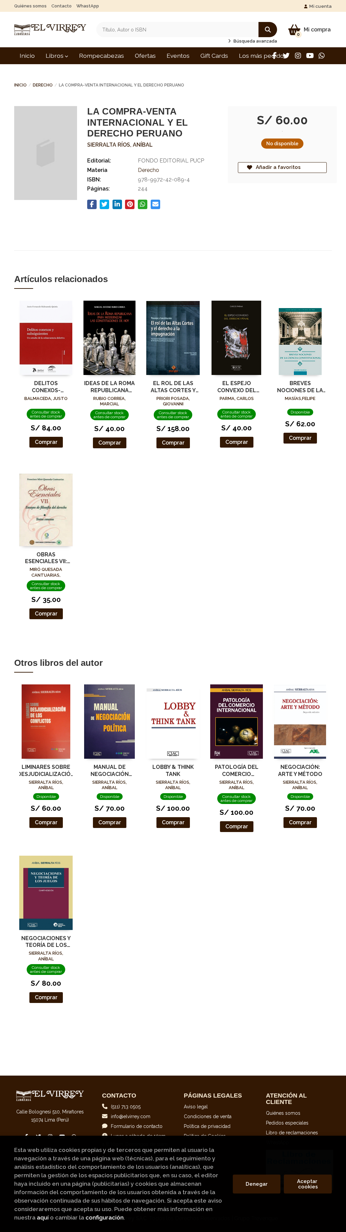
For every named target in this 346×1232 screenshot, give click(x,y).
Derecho (43, 85)
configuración (104, 1217)
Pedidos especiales (287, 1123)
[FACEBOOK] (274, 56)
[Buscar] (267, 29)
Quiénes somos (30, 5)
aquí (43, 1217)
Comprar (46, 442)
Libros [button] (55, 55)
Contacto (61, 5)
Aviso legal (196, 1106)
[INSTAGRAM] (298, 56)
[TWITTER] (286, 56)
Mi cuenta (320, 6)
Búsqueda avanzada (254, 41)
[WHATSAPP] (322, 56)
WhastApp (87, 5)
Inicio (20, 85)
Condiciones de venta (207, 1116)
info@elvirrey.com (130, 1116)
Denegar (257, 1184)
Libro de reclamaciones (292, 1132)
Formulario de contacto (137, 1126)
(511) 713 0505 (126, 1106)
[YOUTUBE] (310, 56)
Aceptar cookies (308, 1184)
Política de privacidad (207, 1126)
